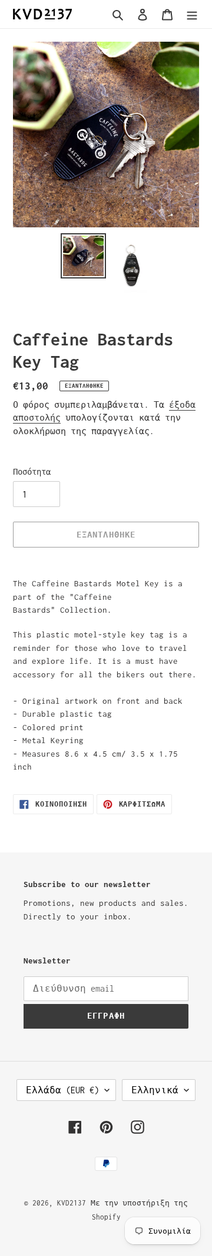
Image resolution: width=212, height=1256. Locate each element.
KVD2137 (71, 1203)
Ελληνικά (154, 1090)
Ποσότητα (32, 472)
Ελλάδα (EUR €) (62, 1090)
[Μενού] (192, 14)
